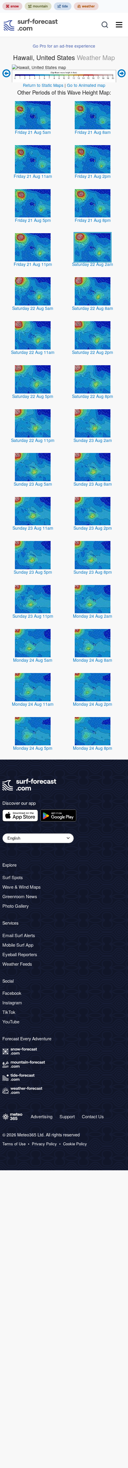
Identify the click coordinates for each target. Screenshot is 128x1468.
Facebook (11, 993)
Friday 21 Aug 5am (33, 132)
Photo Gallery (15, 906)
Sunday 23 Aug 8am (93, 484)
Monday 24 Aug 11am (33, 704)
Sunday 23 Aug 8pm (93, 572)
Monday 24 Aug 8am (92, 660)
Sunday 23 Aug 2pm (93, 528)
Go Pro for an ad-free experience (64, 46)
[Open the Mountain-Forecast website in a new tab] (38, 6)
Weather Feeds (17, 964)
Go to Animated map (86, 85)
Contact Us (93, 1116)
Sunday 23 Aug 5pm (33, 572)
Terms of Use (14, 1144)
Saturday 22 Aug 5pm (32, 396)
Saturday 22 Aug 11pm (32, 440)
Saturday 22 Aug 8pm (92, 396)
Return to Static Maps (43, 85)
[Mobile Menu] (119, 24)
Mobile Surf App (17, 945)
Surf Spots (12, 877)
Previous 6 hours (7, 73)
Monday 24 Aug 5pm (32, 748)
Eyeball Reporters (19, 954)
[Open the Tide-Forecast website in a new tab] (62, 6)
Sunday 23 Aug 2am (93, 440)
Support (67, 1116)
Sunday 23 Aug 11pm (33, 616)
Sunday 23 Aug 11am (33, 528)
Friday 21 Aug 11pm (33, 264)
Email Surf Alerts (18, 935)
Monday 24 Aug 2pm (92, 704)
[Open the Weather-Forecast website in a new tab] (86, 6)
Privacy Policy (44, 1144)
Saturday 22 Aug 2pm (92, 352)
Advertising (41, 1116)
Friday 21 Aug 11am (33, 176)
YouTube (10, 1021)
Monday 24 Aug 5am (32, 660)
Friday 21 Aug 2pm (93, 176)
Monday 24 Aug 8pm (92, 748)
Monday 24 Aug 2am (92, 616)
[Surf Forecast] (31, 25)
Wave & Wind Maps (21, 887)
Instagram (12, 1002)
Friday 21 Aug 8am (93, 132)
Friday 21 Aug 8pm (93, 220)
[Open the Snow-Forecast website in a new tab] (12, 6)
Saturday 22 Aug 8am (92, 308)
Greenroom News (19, 896)
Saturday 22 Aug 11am (32, 352)
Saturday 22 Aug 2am (92, 264)
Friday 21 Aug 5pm (33, 220)
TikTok (8, 1012)
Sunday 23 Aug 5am (33, 484)
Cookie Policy (75, 1144)
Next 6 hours (121, 73)
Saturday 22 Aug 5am (32, 308)
